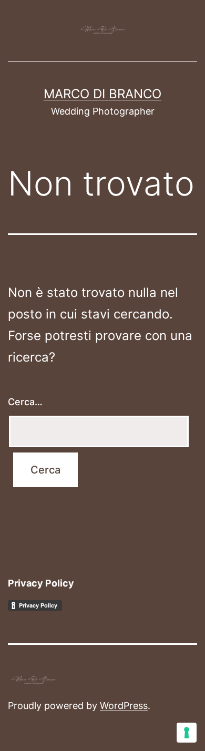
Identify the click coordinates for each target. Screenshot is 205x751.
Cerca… (25, 401)
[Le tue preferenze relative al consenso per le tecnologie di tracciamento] (187, 733)
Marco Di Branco (102, 93)
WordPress (124, 705)
